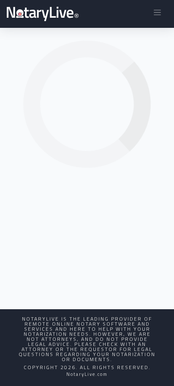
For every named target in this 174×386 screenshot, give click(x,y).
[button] (157, 13)
